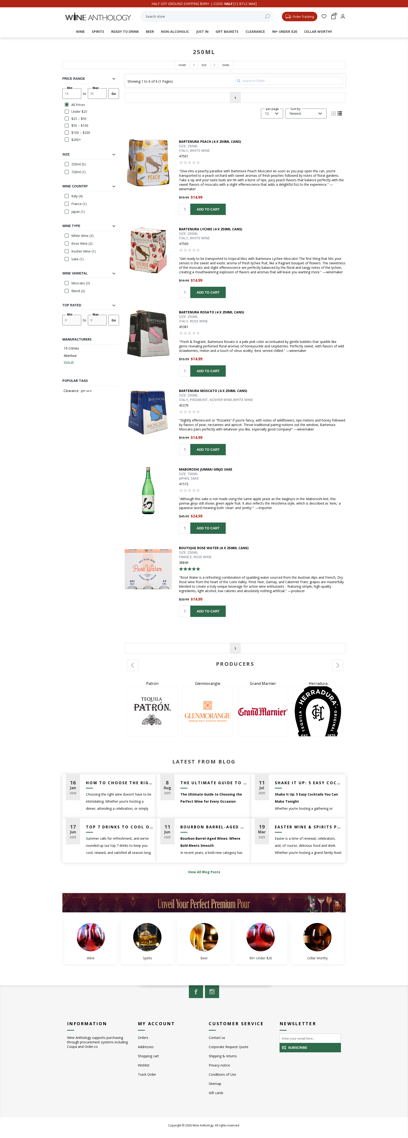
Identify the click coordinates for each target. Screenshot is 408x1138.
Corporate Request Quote (228, 1047)
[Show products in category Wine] (90, 937)
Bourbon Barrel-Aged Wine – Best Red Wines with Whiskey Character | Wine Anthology (214, 827)
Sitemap (215, 1083)
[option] (152, 709)
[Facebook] (196, 991)
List (340, 113)
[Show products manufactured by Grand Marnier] (152, 711)
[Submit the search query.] (238, 80)
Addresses (146, 1047)
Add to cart (208, 209)
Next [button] (337, 665)
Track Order (147, 1074)
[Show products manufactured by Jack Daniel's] (263, 711)
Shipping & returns (223, 1056)
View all (69, 362)
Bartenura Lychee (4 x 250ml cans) (210, 229)
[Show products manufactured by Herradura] (208, 711)
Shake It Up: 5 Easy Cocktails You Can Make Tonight (308, 782)
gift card (86, 390)
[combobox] (207, 16)
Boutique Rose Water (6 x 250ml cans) (214, 548)
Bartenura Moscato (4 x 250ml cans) (213, 390)
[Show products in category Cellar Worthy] (317, 937)
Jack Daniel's (263, 683)
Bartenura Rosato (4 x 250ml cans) (211, 312)
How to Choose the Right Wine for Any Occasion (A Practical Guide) (119, 782)
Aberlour (70, 355)
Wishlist (143, 1065)
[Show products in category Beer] (204, 937)
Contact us (217, 1037)
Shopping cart (148, 1056)
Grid (334, 113)
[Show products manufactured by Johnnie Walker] (318, 711)
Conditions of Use (222, 1074)
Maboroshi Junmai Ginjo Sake (205, 469)
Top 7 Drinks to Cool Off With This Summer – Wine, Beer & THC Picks (119, 827)
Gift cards (216, 1093)
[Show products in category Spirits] (147, 937)
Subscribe (297, 1047)
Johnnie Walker (318, 683)
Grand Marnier (152, 683)
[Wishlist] (324, 16)
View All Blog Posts (204, 872)
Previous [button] (132, 665)
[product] (148, 162)
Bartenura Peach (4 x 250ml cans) (210, 141)
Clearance (71, 390)
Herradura (207, 683)
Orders (143, 1037)
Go (113, 93)
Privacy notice (219, 1065)
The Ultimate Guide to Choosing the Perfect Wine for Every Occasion (214, 782)
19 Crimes (71, 348)
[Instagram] (212, 991)
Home (182, 65)
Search (267, 16)
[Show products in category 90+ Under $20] (260, 937)
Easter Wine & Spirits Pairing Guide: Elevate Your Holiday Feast (308, 827)
